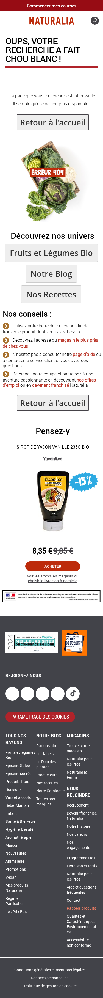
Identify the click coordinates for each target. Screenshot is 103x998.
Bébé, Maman (17, 805)
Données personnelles (49, 978)
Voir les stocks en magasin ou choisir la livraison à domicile (53, 578)
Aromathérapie (18, 837)
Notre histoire (78, 826)
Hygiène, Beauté (19, 829)
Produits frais (17, 781)
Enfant (11, 813)
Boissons (13, 789)
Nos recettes (47, 783)
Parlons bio (46, 746)
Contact (73, 900)
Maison (11, 845)
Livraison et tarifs (82, 866)
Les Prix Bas (16, 911)
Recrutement (78, 805)
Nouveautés (15, 853)
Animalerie (14, 861)
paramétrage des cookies (40, 716)
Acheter (52, 566)
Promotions (15, 869)
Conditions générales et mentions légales (49, 970)
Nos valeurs (77, 834)
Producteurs (46, 775)
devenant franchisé (50, 385)
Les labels (45, 754)
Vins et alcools (18, 797)
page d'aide (84, 354)
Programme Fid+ (81, 858)
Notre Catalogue (50, 791)
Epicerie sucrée (18, 773)
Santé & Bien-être (20, 821)
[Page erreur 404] (53, 220)
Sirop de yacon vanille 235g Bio (52, 447)
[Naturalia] (51, 21)
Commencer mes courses (51, 6)
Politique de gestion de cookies (50, 986)
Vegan (10, 877)
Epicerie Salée (17, 765)
